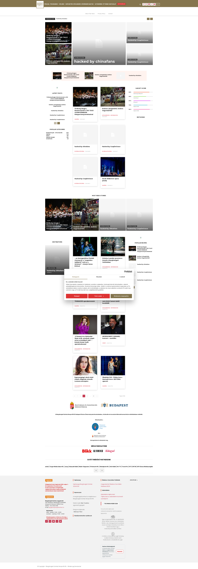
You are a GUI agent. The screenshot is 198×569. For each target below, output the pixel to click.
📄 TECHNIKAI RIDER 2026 (110, 503)
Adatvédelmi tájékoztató (108, 494)
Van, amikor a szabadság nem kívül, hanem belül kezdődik (111, 301)
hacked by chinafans (135, 75)
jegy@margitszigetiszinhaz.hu (56, 507)
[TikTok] (152, 4)
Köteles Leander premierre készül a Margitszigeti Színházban (112, 260)
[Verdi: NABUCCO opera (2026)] (113, 167)
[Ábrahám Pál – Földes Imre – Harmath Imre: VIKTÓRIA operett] (113, 365)
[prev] (148, 19)
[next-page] (58, 123)
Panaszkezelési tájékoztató (107, 509)
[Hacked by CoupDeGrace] (140, 32)
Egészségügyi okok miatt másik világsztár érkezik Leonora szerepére (84, 379)
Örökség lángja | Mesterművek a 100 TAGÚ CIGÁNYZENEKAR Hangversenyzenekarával (57, 98)
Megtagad (76, 296)
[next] (151, 19)
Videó (104, 343)
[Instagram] (146, 4)
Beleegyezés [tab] (75, 276)
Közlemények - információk (54, 58)
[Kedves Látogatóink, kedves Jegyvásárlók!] (58, 54)
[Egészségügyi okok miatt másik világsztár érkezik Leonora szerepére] (85, 365)
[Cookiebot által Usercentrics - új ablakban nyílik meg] (125, 272)
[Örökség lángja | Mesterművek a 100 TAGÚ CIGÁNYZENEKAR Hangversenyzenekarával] (58, 32)
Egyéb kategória (79, 57)
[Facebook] (143, 4)
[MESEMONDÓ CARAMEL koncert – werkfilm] (113, 324)
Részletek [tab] (99, 276)
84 (93, 396)
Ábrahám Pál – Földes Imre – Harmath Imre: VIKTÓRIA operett (112, 379)
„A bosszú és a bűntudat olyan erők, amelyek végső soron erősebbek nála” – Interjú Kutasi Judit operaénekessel (84, 340)
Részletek (119, 551)
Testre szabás (98, 296)
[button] (140, 4)
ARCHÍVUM (134, 480)
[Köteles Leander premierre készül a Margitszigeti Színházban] (113, 246)
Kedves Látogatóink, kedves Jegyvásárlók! (57, 105)
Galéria (49, 33)
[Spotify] (149, 4)
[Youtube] (154, 4)
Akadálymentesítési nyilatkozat (83, 515)
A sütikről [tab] (122, 276)
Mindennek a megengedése (121, 296)
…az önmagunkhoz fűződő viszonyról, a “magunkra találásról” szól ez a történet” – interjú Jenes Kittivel (84, 262)
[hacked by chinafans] (99, 43)
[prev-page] (55, 123)
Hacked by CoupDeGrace (62, 18)
